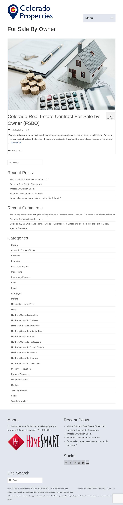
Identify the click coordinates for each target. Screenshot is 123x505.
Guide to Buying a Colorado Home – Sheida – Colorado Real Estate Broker (45, 224)
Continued (16, 142)
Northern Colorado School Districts (27, 347)
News (13, 309)
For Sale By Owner (15, 150)
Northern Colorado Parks (23, 336)
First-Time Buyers (19, 266)
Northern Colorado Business (24, 320)
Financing (16, 261)
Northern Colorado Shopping (25, 358)
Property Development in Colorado (26, 193)
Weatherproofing (19, 401)
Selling (20, 130)
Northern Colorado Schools (24, 352)
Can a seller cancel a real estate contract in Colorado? (35, 198)
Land (13, 282)
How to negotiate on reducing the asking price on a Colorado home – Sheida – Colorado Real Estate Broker (61, 214)
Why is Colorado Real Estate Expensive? (29, 179)
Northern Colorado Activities (24, 315)
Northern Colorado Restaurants (26, 342)
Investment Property (20, 277)
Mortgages (16, 293)
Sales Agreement (19, 390)
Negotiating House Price (22, 304)
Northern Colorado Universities (25, 363)
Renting (15, 385)
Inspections (16, 272)
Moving (14, 299)
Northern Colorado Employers (25, 325)
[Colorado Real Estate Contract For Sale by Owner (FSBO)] (61, 74)
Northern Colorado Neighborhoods (27, 331)
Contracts (15, 255)
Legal (13, 288)
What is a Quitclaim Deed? (22, 189)
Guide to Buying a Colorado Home (26, 219)
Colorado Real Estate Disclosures (26, 184)
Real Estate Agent (19, 379)
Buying (14, 245)
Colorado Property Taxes (23, 250)
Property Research (20, 374)
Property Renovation (21, 369)
